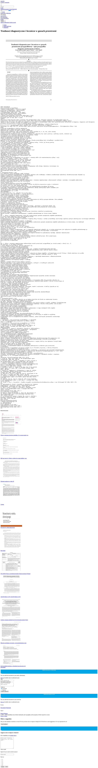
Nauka (4, 25)
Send (6, 766)
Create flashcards (13, 9)
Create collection (4, 691)
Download (3, 667)
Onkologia (5, 27)
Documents (3, 707)
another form (13, 735)
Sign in (2, 677)
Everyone (4, 688)
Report (2, 713)
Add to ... (3, 21)
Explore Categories (5, 2)
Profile (2, 19)
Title (2, 679)
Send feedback (4, 724)
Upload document (5, 9)
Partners (6, 713)
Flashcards (3, 13)
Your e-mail (3, 749)
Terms (5, 716)
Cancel (2, 766)
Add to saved (13, 22)
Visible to (3, 687)
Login (2, 7)
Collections (8, 13)
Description (5, 682)
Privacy (2, 716)
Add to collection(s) (5, 22)
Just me (4, 690)
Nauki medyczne (7, 26)
